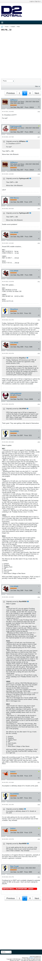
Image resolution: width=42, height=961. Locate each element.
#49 (39, 209)
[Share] (39, 106)
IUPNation (14, 100)
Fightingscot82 (16, 126)
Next (37, 93)
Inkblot (13, 772)
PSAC (18, 26)
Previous (10, 93)
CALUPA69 (14, 232)
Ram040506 (14, 431)
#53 (39, 353)
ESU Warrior (14, 198)
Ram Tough (14, 866)
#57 (39, 782)
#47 (39, 137)
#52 (39, 320)
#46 (39, 111)
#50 (39, 243)
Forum (6, 26)
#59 (39, 839)
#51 (39, 281)
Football (13, 26)
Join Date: (13, 107)
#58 (39, 804)
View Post (27, 141)
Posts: (27, 107)
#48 (39, 174)
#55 (39, 442)
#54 (39, 404)
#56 (39, 597)
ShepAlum (14, 309)
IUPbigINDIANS (15, 393)
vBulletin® (31, 957)
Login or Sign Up (35, 1)
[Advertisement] (21, 53)
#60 (39, 877)
